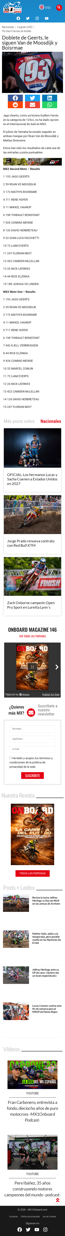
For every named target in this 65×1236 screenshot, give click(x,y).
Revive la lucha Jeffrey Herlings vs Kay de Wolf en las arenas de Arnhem (46, 900)
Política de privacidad (30, 1216)
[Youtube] (46, 18)
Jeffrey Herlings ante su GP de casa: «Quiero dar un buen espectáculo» (45, 972)
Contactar (13, 1216)
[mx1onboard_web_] (32, 164)
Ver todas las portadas (32, 636)
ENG (48, 8)
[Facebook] (18, 18)
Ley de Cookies (49, 1216)
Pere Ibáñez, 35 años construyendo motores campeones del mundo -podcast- (32, 1188)
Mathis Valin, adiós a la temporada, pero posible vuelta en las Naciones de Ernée (46, 938)
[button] (15, 98)
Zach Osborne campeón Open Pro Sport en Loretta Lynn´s (31, 604)
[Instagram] (37, 18)
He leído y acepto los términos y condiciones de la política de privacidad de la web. (31, 762)
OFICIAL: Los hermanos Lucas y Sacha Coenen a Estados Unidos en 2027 (32, 479)
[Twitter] (28, 18)
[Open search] (59, 8)
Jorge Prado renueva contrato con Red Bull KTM (30, 543)
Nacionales (8, 27)
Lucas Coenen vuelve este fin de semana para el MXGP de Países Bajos (47, 1008)
